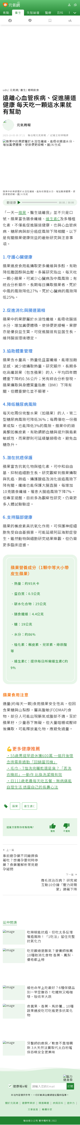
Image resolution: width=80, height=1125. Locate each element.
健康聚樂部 (28, 1103)
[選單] (75, 4)
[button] (74, 12)
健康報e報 (20, 1086)
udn (5, 90)
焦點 (6, 12)
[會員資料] (69, 4)
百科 (60, 12)
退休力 (71, 1103)
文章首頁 (33, 1109)
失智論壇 (33, 12)
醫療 (48, 12)
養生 (18, 12)
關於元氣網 (11, 1103)
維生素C (53, 218)
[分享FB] (10, 20)
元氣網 (14, 90)
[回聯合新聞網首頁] (5, 5)
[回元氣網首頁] (14, 5)
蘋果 (22, 212)
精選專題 (44, 1103)
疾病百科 (58, 1103)
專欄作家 (47, 1109)
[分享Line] (30, 20)
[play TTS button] (19, 202)
